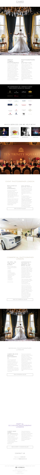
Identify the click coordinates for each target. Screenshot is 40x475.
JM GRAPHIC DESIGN (20, 473)
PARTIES (35, 137)
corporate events (29, 199)
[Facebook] (16, 467)
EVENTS (4, 137)
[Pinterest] (23, 467)
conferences (23, 200)
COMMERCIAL (15, 137)
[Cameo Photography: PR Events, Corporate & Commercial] (20, 2)
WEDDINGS (25, 137)
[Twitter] (18, 467)
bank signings (28, 200)
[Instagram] (21, 467)
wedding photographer (11, 76)
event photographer (13, 75)
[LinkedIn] (20, 467)
